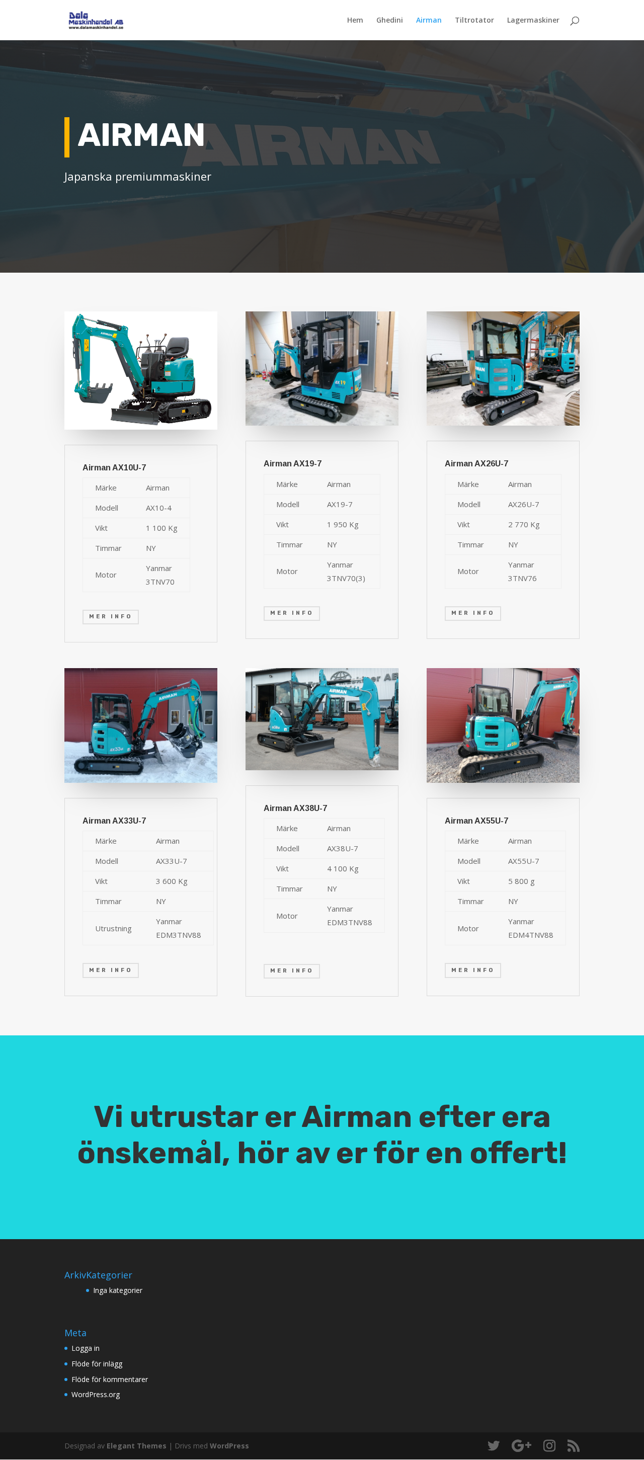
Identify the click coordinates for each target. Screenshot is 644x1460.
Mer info (110, 616)
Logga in (85, 1348)
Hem (355, 21)
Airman (429, 21)
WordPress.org (95, 1394)
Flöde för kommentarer (109, 1379)
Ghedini (389, 21)
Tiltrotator (474, 21)
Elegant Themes (137, 1445)
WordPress (229, 1445)
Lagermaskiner (533, 21)
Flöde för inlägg (96, 1363)
